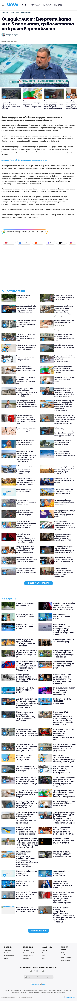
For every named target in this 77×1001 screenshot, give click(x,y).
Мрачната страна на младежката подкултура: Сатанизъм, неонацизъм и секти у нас (63, 734)
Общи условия (67, 990)
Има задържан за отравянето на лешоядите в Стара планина (26, 502)
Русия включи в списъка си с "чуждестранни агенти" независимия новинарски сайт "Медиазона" (27, 666)
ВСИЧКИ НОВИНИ (38, 931)
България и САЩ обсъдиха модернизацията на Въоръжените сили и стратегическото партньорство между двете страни (63, 311)
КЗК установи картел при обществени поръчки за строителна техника (63, 491)
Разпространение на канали (30, 990)
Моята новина (9, 956)
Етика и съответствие (47, 992)
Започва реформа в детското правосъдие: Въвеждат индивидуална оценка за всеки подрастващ (63, 572)
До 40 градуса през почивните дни (23, 296)
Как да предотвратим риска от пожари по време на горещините (64, 502)
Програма (35, 5)
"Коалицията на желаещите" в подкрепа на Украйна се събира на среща (26, 831)
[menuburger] (3, 5)
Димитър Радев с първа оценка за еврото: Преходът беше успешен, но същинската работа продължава (26, 392)
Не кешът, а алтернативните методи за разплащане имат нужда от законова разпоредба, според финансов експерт (64, 432)
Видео (6, 958)
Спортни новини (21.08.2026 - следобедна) (61, 873)
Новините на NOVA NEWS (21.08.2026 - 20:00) (25, 690)
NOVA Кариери (66, 957)
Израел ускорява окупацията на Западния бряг (24, 757)
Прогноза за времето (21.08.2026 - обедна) (24, 490)
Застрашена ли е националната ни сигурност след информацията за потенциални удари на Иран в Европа (64, 525)
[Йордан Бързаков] (3, 35)
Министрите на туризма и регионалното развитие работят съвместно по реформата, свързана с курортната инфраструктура (64, 405)
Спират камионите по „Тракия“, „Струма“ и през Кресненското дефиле (25, 513)
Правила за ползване (34, 992)
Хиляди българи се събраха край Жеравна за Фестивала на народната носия (25, 337)
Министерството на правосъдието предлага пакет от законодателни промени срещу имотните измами (26, 419)
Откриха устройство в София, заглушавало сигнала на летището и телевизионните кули (64, 359)
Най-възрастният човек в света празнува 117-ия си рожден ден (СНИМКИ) (63, 831)
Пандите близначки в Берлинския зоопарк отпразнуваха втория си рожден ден (63, 654)
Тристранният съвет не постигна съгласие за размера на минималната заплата (64, 369)
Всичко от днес (9, 953)
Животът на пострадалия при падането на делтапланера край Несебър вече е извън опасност (25, 470)
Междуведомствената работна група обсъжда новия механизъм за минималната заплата (25, 549)
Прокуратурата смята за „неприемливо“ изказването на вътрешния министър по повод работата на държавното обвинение (64, 419)
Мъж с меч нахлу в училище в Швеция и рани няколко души (62, 854)
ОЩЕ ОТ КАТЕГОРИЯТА (38, 583)
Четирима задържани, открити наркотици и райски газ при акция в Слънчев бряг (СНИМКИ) (62, 537)
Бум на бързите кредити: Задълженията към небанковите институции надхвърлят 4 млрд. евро (64, 549)
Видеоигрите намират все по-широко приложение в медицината (64, 691)
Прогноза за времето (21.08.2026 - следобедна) (26, 873)
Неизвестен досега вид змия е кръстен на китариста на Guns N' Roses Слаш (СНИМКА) (64, 606)
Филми (44, 958)
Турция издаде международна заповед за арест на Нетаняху (63, 884)
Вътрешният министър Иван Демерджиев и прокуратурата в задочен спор (64, 337)
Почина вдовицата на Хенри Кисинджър (63, 641)
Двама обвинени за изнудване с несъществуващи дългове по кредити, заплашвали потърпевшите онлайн (25, 538)
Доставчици (52, 990)
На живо (58, 5)
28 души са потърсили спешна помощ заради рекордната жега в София (25, 368)
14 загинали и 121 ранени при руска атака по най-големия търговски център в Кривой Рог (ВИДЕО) (64, 781)
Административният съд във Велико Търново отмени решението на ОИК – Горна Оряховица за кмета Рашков (26, 403)
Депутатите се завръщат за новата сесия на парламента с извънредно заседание (26, 323)
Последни (7, 950)
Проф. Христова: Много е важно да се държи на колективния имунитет (25, 442)
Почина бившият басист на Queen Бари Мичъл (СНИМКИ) (63, 841)
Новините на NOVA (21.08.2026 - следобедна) (25, 883)
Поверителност (15, 992)
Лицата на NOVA (28, 953)
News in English (65, 960)
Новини (24, 5)
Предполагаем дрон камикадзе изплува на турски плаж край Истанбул (64, 453)
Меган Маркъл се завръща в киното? (25, 615)
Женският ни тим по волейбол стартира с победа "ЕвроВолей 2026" (63, 665)
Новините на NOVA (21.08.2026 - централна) (62, 701)
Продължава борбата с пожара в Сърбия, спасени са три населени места (26, 895)
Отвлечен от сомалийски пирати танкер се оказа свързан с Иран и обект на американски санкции (64, 629)
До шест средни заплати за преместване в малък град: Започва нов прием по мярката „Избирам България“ (64, 470)
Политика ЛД (24, 992)
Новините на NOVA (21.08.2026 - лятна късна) (25, 626)
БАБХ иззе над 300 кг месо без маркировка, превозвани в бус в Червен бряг (25, 380)
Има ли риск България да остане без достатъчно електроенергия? (25, 358)
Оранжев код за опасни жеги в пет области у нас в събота (64, 379)
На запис (47, 5)
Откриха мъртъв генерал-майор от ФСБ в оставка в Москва (27, 909)
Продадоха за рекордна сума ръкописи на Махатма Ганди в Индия (26, 678)
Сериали (45, 956)
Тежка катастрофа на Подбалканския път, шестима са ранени (62, 442)
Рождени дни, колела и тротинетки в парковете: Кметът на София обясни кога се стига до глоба (26, 481)
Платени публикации (59, 992)
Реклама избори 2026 (16, 990)
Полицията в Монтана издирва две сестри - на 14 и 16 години (64, 480)
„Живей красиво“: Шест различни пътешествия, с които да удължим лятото (64, 559)
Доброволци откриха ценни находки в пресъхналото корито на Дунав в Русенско (26, 570)
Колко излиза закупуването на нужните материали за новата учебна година (26, 347)
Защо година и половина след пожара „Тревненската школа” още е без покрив (26, 559)
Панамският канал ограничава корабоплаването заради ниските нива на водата (26, 716)
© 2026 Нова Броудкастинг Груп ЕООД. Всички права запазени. (17, 997)
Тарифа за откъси (43, 990)
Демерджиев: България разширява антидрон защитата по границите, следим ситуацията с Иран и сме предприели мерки (64, 392)
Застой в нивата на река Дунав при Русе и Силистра (64, 346)
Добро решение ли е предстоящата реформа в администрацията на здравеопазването (26, 524)
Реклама (7, 990)
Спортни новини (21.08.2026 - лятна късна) (62, 616)
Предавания (46, 953)
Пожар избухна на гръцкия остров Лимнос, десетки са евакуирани (25, 643)
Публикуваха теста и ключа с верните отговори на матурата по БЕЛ (26, 430)
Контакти (59, 990)
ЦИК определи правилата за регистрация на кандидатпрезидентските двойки (64, 513)
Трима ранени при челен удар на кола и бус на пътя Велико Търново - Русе (64, 297)
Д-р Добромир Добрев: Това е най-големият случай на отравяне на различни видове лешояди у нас (26, 309)
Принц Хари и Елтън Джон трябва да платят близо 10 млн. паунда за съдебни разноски (63, 679)
